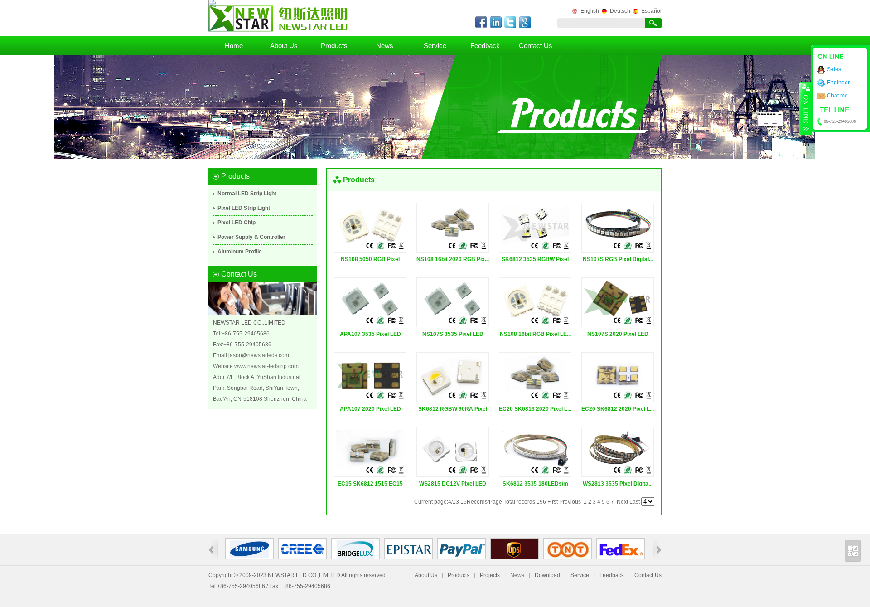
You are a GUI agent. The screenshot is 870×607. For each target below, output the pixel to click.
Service (435, 45)
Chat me (837, 95)
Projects (490, 575)
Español (651, 11)
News (384, 45)
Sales (834, 69)
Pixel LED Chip (237, 222)
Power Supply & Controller (251, 237)
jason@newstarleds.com (258, 355)
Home (234, 45)
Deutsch (620, 11)
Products (334, 45)
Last (634, 502)
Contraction (805, 108)
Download (547, 575)
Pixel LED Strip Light (244, 208)
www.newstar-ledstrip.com (266, 366)
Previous (570, 502)
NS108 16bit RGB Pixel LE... (535, 334)
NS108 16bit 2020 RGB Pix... (452, 259)
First (552, 502)
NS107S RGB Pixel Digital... (618, 259)
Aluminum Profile (240, 251)
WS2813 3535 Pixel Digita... (617, 484)
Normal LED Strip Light (247, 193)
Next (622, 502)
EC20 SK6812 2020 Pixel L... (617, 409)
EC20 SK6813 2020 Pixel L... (535, 409)
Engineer (838, 82)
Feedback (485, 45)
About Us (284, 45)
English (589, 11)
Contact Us (535, 45)
